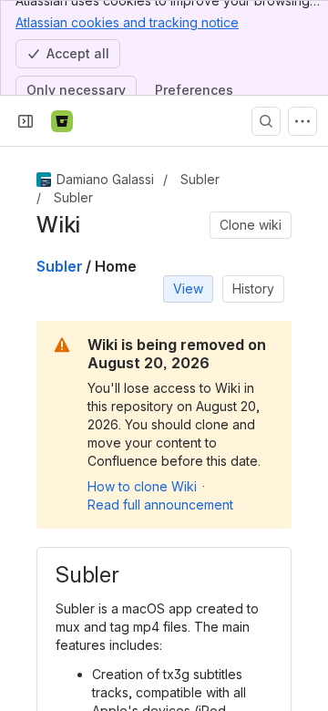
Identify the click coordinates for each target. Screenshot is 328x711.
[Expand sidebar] (25, 121)
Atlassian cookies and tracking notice (127, 22)
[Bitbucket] (62, 121)
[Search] (266, 121)
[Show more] (302, 121)
